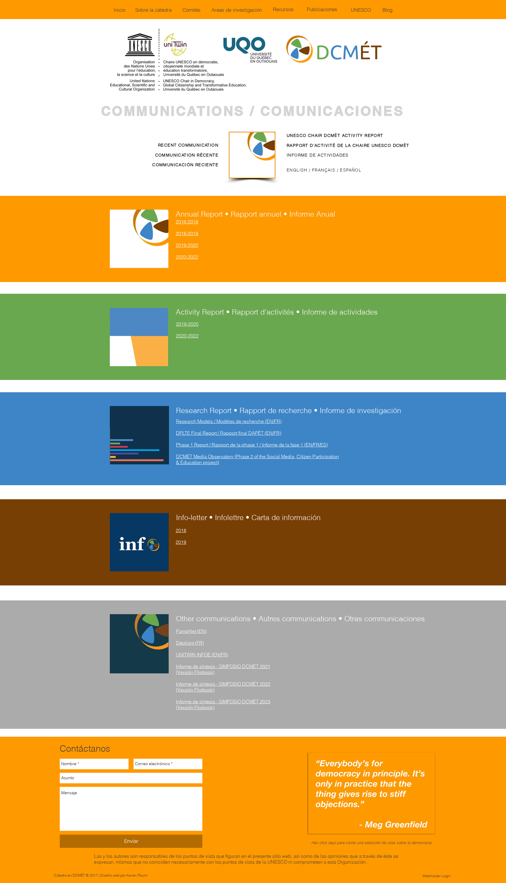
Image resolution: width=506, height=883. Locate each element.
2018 (181, 530)
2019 (181, 542)
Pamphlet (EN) (191, 631)
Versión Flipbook (195, 707)
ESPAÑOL (350, 170)
